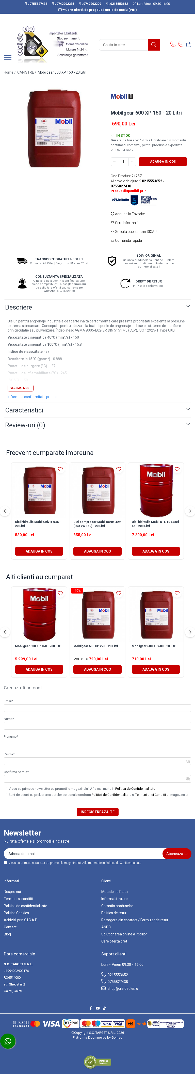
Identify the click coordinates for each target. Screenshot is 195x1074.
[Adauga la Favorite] (60, 469)
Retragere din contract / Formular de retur (134, 920)
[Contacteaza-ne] (172, 45)
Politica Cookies (16, 913)
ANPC (106, 927)
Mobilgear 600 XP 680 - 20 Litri (154, 646)
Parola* (9, 754)
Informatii (12, 881)
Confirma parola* (16, 772)
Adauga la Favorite (129, 214)
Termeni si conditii (18, 899)
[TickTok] (104, 1008)
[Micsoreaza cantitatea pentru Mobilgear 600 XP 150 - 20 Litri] (114, 161)
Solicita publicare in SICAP (135, 232)
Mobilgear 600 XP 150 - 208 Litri (38, 646)
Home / (10, 72)
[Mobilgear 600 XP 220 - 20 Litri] (97, 614)
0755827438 (117, 982)
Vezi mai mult (20, 388)
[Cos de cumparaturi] (188, 45)
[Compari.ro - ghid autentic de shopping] (97, 1062)
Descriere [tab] (18, 307)
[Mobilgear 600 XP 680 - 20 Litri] (156, 614)
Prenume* (11, 736)
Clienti (106, 881)
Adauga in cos (163, 161)
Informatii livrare (114, 899)
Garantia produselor (117, 906)
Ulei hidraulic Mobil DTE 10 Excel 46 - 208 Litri (155, 524)
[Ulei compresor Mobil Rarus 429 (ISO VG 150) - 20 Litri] (97, 490)
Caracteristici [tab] (24, 410)
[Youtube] (97, 1008)
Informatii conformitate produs (32, 397)
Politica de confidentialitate (25, 906)
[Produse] (7, 58)
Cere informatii (126, 223)
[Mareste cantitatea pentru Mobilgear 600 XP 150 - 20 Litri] (132, 161)
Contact (10, 927)
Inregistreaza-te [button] (98, 812)
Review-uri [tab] (25, 425)
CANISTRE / (27, 72)
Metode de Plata (114, 892)
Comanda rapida (128, 240)
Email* (8, 701)
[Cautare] (154, 45)
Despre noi (12, 892)
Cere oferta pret (114, 941)
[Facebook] (91, 1008)
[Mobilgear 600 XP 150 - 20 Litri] (53, 128)
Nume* (9, 719)
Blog (7, 934)
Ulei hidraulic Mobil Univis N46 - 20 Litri (38, 524)
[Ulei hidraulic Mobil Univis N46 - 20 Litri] (39, 490)
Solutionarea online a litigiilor (124, 934)
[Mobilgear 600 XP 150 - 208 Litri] (39, 614)
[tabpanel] (53, 128)
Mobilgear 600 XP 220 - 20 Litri (95, 646)
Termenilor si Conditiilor (152, 795)
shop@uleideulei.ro (122, 989)
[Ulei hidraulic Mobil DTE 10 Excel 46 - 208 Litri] (156, 490)
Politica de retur (113, 913)
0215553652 (117, 975)
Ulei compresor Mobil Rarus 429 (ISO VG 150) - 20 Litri (97, 524)
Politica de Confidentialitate (135, 789)
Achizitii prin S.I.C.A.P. (21, 920)
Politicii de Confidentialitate (111, 795)
